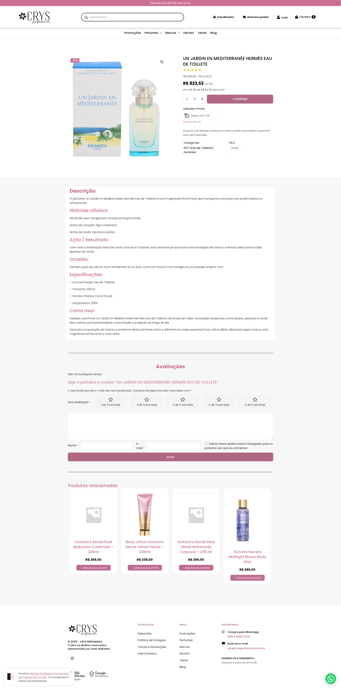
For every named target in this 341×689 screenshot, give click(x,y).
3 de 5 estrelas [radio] (183, 405)
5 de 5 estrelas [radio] (255, 405)
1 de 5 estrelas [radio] (110, 405)
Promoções (187, 633)
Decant (185, 653)
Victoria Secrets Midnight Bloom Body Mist (247, 556)
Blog (183, 667)
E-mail (140, 446)
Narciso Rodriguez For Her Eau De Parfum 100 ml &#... (43, 675)
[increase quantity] (202, 99)
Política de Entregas (152, 640)
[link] (89, 676)
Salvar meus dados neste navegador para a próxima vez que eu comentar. (239, 446)
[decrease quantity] (187, 99)
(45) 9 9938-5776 (239, 636)
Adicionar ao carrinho (95, 567)
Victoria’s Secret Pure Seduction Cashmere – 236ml (93, 546)
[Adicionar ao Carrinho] (110, 498)
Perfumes (186, 640)
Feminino (190, 152)
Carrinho (306, 17)
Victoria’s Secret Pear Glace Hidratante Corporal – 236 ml (196, 546)
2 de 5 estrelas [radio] (147, 405)
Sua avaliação (79, 402)
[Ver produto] (110, 507)
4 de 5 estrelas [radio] (219, 405)
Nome (73, 445)
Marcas (185, 647)
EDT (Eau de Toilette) (198, 148)
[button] (162, 61)
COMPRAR (240, 99)
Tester (184, 660)
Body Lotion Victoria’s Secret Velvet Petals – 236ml (144, 546)
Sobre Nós (144, 633)
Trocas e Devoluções (152, 647)
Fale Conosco (147, 653)
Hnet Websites (100, 649)
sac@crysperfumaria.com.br (247, 648)
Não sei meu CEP (192, 121)
